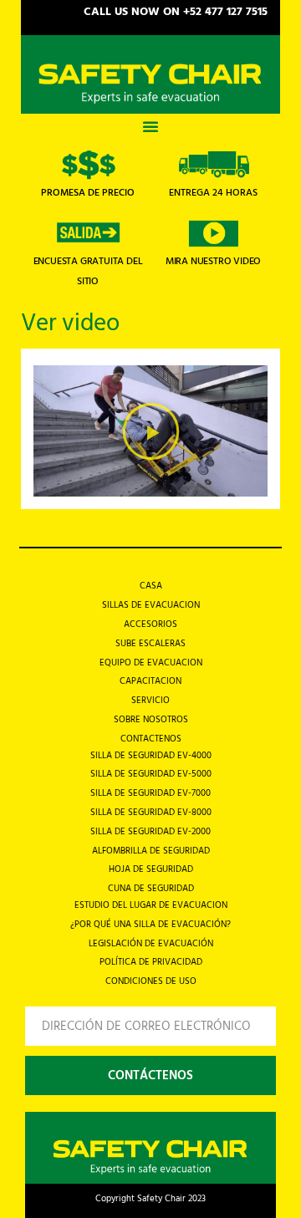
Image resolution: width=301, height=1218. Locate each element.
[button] (150, 126)
